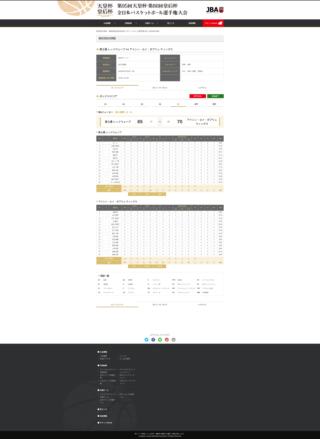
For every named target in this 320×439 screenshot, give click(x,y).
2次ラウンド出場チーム (127, 395)
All (105, 104)
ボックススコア (117, 88)
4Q (178, 104)
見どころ (170, 23)
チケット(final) (211, 23)
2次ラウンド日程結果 (107, 376)
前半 (196, 104)
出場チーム (149, 23)
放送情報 (192, 23)
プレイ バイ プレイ (159, 88)
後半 (214, 104)
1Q (123, 104)
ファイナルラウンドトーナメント (127, 370)
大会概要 (103, 356)
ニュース (123, 356)
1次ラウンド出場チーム (107, 401)
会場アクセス (105, 359)
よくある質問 (125, 359)
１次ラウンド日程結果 (108, 382)
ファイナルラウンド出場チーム (108, 395)
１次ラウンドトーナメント (127, 382)
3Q (160, 104)
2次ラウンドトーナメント (127, 376)
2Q (142, 104)
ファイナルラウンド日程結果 (108, 370)
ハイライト (202, 88)
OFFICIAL (198, 96)
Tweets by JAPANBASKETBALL (152, 350)
